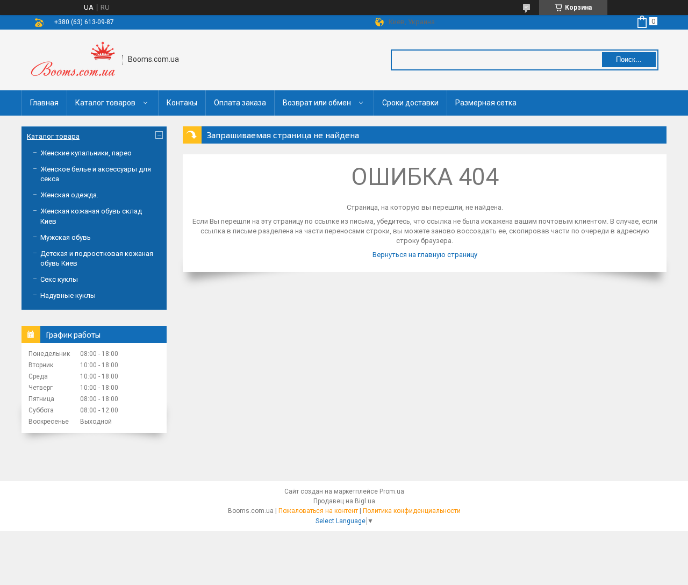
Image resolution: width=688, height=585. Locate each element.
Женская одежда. (69, 195)
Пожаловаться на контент (318, 511)
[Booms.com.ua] (72, 60)
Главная (44, 102)
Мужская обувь (65, 237)
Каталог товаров (105, 102)
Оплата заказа (240, 102)
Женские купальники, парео (86, 153)
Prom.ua (391, 491)
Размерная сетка (486, 102)
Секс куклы (59, 279)
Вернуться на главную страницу (424, 255)
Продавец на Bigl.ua (344, 501)
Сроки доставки (410, 102)
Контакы (182, 102)
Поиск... (629, 59)
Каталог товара (53, 136)
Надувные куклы (68, 295)
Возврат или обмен (317, 102)
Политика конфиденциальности (412, 511)
